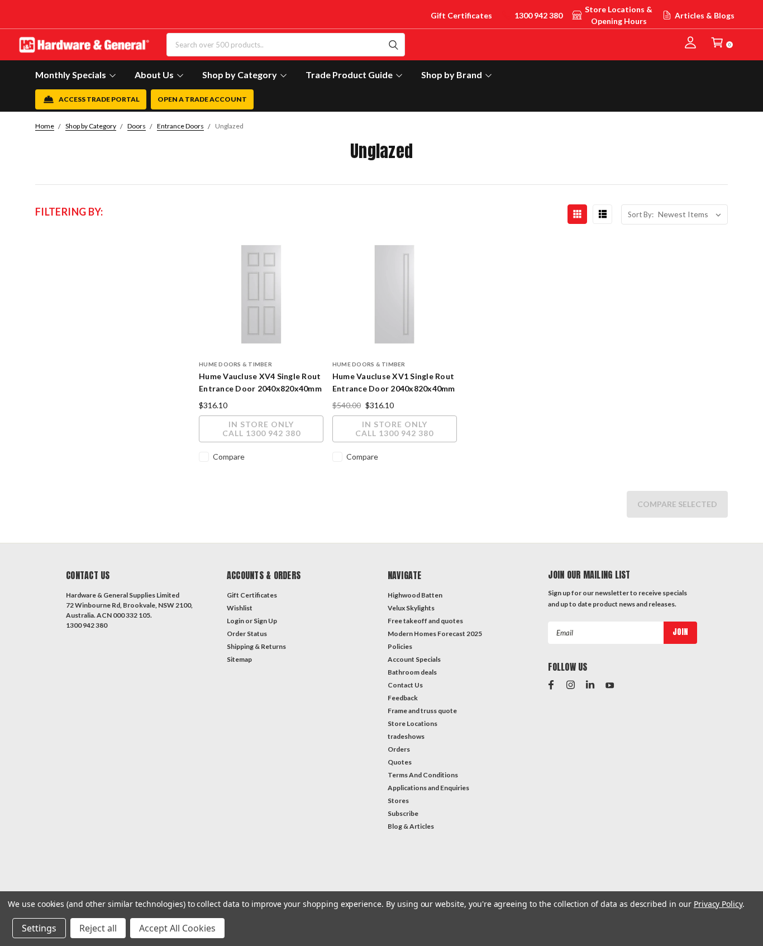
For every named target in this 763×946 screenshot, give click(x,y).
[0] (717, 42)
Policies (400, 646)
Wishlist (239, 608)
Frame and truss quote (422, 710)
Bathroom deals (412, 672)
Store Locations (412, 723)
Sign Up (265, 621)
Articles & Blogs (705, 15)
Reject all (98, 928)
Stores (398, 800)
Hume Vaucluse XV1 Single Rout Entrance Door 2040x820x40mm (393, 382)
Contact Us (405, 685)
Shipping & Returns (256, 646)
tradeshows (406, 736)
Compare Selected (677, 504)
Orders (399, 749)
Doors (136, 126)
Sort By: (641, 214)
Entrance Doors (180, 126)
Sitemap (239, 659)
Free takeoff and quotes (425, 621)
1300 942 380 (538, 15)
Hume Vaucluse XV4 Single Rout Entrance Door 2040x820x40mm (260, 382)
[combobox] (285, 44)
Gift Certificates (461, 15)
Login (235, 621)
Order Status (247, 633)
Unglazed (229, 126)
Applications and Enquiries (428, 787)
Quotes (400, 762)
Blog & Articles (411, 826)
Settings (39, 928)
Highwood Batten (415, 595)
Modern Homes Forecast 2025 (435, 633)
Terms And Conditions (423, 775)
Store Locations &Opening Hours (618, 15)
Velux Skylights (411, 608)
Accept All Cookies (177, 928)
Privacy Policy (718, 904)
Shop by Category (90, 126)
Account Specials (414, 659)
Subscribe (403, 813)
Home (44, 126)
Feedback (403, 698)
